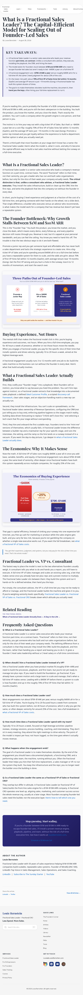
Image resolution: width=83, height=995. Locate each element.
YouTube (50, 874)
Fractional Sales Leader (11, 958)
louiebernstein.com (57, 835)
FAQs (45, 940)
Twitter (13, 894)
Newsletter (47, 936)
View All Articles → (73, 893)
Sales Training (7, 970)
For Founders (7, 966)
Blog (44, 948)
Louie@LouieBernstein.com (53, 958)
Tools (45, 944)
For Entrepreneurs (9, 962)
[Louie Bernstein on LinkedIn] (63, 964)
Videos (45, 929)
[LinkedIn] (51, 964)
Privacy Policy (7, 978)
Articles (45, 925)
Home (45, 921)
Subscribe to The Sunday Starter (28, 874)
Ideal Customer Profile (36, 394)
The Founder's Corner (50, 917)
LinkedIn (6, 874)
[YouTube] (57, 964)
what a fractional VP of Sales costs (18, 712)
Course (5, 974)
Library (45, 932)
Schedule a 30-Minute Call (41, 840)
